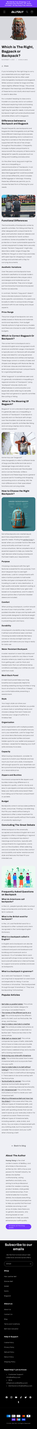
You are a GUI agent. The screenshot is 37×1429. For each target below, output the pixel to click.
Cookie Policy (9, 1342)
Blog (6, 1319)
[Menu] (4, 11)
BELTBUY (15, 1423)
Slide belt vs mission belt (11, 1038)
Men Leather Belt (10, 1276)
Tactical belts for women (11, 1081)
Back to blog (20, 1146)
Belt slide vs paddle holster (12, 1004)
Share (6, 66)
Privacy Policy (9, 1347)
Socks (6, 1291)
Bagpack (7, 1296)
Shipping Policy (9, 1362)
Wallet (6, 1286)
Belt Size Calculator (11, 1329)
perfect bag (28, 540)
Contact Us (8, 1314)
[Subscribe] (30, 1263)
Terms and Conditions (12, 1324)
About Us (7, 1309)
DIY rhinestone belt (9, 1090)
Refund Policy (9, 1352)
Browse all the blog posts (17, 1226)
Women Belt (8, 1281)
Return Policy (9, 1357)
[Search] (27, 11)
